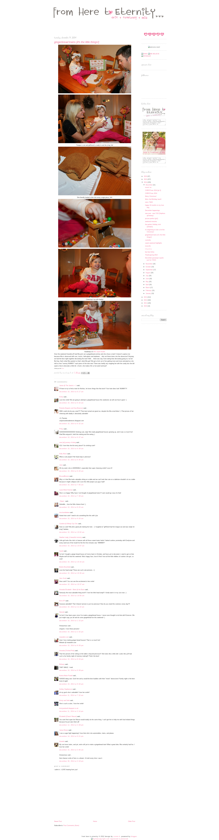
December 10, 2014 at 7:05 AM (71, 485)
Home (95, 821)
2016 (145, 176)
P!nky (61, 429)
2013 (145, 297)
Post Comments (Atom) (71, 825)
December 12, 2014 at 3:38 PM (71, 725)
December (149, 185)
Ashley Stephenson (65, 689)
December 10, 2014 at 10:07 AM (72, 546)
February (149, 290)
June (147, 278)
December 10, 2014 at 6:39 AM (71, 448)
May (147, 281)
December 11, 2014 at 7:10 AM (71, 695)
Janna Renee (63, 730)
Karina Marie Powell (65, 675)
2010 (145, 306)
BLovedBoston (64, 476)
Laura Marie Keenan (66, 490)
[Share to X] (86, 373)
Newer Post (58, 821)
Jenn (61, 465)
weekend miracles (151, 221)
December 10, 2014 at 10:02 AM (72, 532)
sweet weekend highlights (153, 243)
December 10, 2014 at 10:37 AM (72, 584)
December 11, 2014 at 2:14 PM (71, 711)
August (148, 273)
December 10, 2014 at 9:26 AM (71, 518)
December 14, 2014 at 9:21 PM (71, 736)
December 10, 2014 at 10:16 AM (72, 562)
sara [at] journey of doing (67, 442)
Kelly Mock (63, 454)
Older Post (131, 821)
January (148, 293)
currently (148, 240)
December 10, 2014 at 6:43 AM (71, 471)
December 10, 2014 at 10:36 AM (72, 573)
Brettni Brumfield (64, 567)
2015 (145, 179)
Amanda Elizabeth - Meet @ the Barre (72, 589)
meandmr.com (64, 637)
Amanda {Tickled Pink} (66, 650)
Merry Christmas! (150, 196)
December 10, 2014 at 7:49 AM (71, 496)
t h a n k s (148, 249)
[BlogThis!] (84, 373)
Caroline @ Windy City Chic (68, 523)
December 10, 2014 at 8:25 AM (71, 507)
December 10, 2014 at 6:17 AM (71, 392)
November (149, 264)
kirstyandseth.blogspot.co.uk (68, 708)
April (147, 284)
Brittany (61, 664)
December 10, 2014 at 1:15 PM (71, 620)
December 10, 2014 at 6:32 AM (71, 403)
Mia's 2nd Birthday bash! (153, 199)
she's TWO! (149, 202)
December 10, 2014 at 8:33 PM (71, 659)
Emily (61, 397)
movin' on (148, 187)
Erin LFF (62, 601)
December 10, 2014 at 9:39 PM (71, 670)
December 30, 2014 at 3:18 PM (71, 761)
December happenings (152, 210)
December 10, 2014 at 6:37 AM (71, 437)
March (148, 287)
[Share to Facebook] (88, 373)
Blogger (134, 836)
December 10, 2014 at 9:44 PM (71, 684)
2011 (145, 303)
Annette (61, 741)
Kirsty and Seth (64, 700)
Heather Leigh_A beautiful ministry (70, 537)
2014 (145, 182)
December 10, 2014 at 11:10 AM (71, 607)
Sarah (61, 551)
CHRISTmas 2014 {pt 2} (153, 190)
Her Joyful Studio (99, 351)
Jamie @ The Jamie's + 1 (67, 385)
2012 (145, 300)
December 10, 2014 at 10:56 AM (72, 595)
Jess (63, 368)
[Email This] (82, 373)
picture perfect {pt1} (151, 218)
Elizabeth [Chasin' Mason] (68, 716)
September (149, 270)
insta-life (148, 246)
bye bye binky (149, 252)
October (148, 267)
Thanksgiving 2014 (151, 255)
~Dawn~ (62, 501)
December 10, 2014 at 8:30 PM (71, 645)
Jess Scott (62, 578)
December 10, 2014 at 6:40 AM (71, 460)
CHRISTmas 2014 (151, 193)
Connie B (116, 836)
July (147, 276)
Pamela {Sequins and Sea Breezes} (71, 408)
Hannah (61, 612)
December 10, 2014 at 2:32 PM (71, 632)
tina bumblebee (64, 512)
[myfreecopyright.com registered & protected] (109, 839)
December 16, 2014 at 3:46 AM (71, 750)
